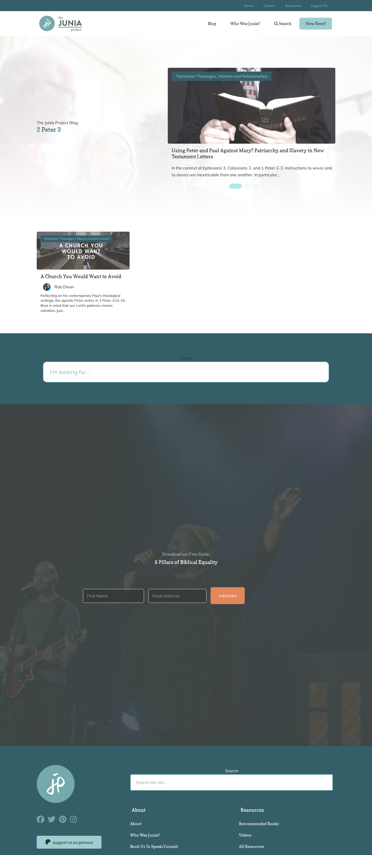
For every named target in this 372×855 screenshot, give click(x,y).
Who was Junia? (245, 23)
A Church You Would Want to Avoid (80, 276)
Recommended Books (259, 823)
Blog (212, 23)
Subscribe (228, 595)
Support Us (319, 6)
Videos (245, 835)
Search (285, 23)
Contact (269, 6)
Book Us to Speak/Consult (154, 846)
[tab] (235, 186)
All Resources (251, 846)
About (248, 6)
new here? (316, 23)
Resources (293, 6)
